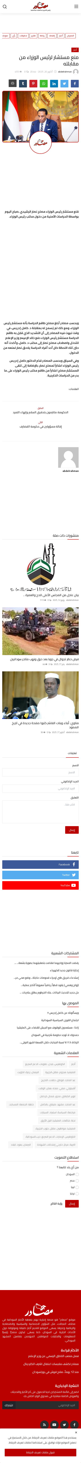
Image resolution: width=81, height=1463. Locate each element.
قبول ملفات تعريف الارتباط (40, 1452)
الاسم (75, 765)
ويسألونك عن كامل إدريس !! (63, 1013)
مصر (72, 1181)
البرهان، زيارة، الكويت (28, 1072)
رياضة (42, 35)
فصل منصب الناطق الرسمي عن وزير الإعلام (53, 1356)
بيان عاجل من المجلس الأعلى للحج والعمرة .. (51, 595)
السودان (70, 1174)
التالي (40, 422)
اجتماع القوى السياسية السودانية (60, 1020)
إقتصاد (52, 35)
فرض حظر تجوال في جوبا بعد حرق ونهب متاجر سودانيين (43, 659)
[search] (4, 6)
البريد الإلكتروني (70, 781)
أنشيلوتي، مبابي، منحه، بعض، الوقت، (56, 1088)
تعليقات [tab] (72, 753)
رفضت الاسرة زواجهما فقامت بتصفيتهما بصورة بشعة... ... (47, 963)
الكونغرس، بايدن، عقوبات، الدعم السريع (45, 1064)
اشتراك (9, 1405)
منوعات (5, 35)
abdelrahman (71, 470)
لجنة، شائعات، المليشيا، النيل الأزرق (58, 1120)
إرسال (72, 829)
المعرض (70, 35)
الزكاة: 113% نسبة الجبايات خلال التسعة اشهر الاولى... (49, 1042)
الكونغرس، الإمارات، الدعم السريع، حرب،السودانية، (50, 1136)
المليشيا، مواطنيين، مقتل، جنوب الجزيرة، (55, 1128)
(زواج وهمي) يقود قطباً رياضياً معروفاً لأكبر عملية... (50, 985)
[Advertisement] (34, 21)
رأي (13, 35)
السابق (41, 408)
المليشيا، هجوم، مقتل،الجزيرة (60, 1072)
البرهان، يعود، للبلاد (21, 1144)
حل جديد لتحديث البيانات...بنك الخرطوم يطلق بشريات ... (49, 992)
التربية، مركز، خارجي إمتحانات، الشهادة (56, 1144)
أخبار (61, 35)
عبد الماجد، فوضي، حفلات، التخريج (58, 1080)
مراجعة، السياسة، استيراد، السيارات (57, 1112)
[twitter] (64, 1425)
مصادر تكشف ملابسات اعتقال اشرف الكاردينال (51, 1364)
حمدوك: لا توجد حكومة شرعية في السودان (55, 1035)
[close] (76, 1432)
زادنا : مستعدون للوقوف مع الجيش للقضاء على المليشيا (48, 1027)
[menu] (76, 6)
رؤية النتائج (56, 1204)
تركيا (72, 1194)
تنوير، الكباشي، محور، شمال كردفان (57, 1096)
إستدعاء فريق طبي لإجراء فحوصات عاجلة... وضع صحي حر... (46, 978)
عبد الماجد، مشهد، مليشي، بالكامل (57, 1104)
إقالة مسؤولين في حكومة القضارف (40, 426)
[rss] (44, 1425)
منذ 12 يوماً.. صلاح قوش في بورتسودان (55, 1372)
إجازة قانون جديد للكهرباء (64, 970)
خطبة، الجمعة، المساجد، (21, 1104)
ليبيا (73, 1187)
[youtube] (54, 1425)
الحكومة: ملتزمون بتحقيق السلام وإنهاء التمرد (40, 412)
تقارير (33, 35)
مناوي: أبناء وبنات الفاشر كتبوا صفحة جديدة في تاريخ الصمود (45, 725)
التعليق (75, 798)
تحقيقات (23, 35)
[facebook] (74, 1425)
